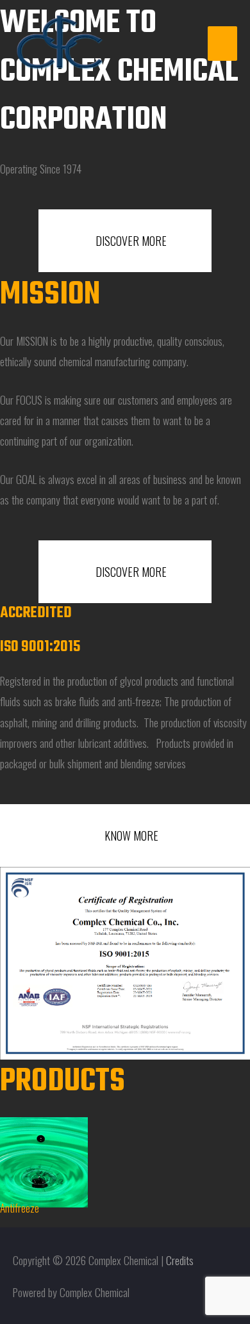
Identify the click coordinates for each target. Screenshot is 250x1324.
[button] (12, 1163)
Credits (180, 1260)
